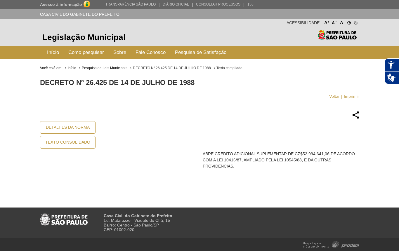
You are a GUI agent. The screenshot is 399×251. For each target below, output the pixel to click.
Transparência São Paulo (130, 4)
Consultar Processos (218, 4)
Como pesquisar (86, 52)
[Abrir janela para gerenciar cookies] (355, 22)
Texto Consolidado (67, 142)
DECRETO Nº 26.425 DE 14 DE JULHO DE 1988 (172, 68)
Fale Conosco (151, 52)
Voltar (334, 96)
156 (250, 4)
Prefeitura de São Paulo (337, 38)
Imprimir (351, 96)
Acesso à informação (61, 4)
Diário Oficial (176, 4)
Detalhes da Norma (68, 127)
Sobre (119, 52)
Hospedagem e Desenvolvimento (331, 244)
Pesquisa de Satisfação (200, 52)
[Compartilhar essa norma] (356, 118)
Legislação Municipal (84, 37)
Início (53, 52)
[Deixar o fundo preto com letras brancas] (348, 22)
